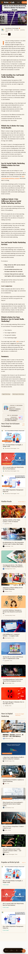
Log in (18, 2)
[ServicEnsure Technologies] (2, 29)
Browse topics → (22, 501)
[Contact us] (24, 951)
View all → (23, 424)
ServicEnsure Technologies (12, 28)
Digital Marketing (8, 5)
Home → (24, 862)
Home (2, 5)
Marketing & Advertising (18, 394)
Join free (25, 2)
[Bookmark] (17, 950)
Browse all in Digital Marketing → (19, 714)
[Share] (21, 950)
